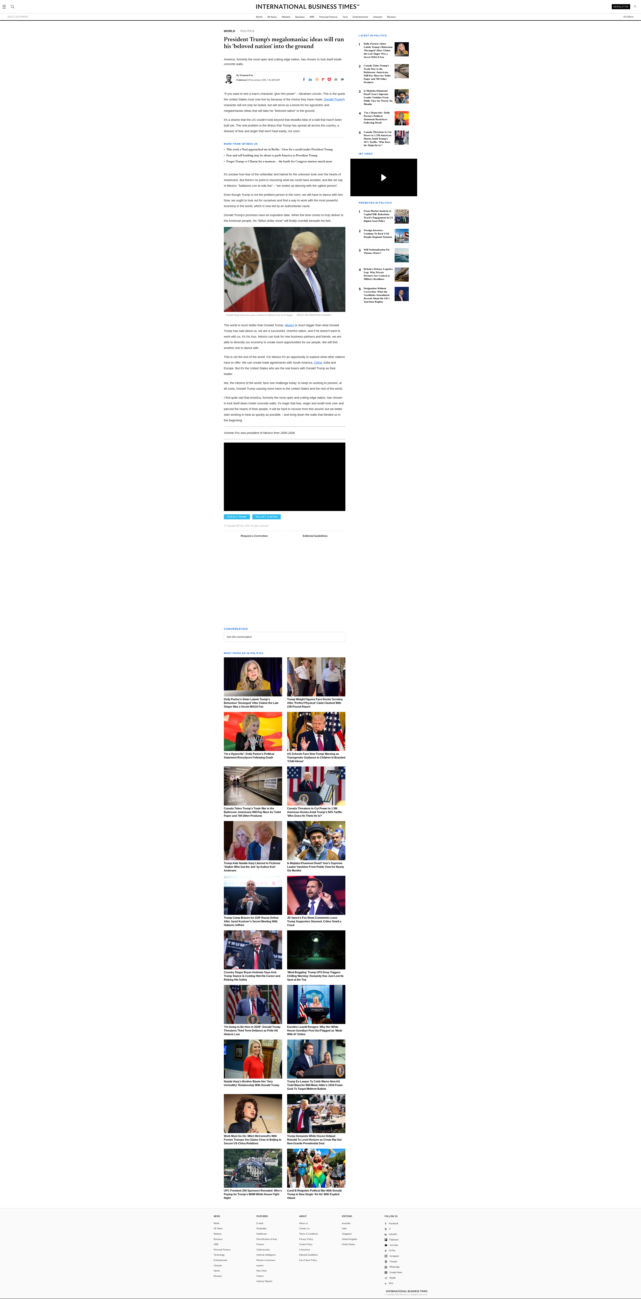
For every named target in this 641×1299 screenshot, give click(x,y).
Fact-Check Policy (308, 1260)
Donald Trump (333, 99)
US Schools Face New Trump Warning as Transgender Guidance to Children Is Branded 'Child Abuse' (316, 757)
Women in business (265, 1260)
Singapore (347, 1234)
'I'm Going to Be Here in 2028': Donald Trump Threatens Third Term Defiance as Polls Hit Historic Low (252, 1030)
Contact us (304, 1228)
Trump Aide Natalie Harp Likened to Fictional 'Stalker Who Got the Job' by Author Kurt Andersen (252, 867)
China (318, 362)
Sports (217, 1270)
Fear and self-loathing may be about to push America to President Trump (271, 155)
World (259, 16)
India (344, 1228)
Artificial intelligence (266, 1255)
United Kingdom (349, 1239)
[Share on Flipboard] (323, 79)
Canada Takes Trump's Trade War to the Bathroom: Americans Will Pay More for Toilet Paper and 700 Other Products (252, 812)
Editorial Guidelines (315, 536)
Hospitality (261, 1228)
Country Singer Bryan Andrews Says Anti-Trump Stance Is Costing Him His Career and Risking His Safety (252, 976)
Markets (286, 16)
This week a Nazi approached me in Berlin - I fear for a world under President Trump (279, 149)
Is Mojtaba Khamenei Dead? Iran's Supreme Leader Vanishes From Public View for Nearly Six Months (315, 867)
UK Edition (628, 17)
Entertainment (360, 16)
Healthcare (261, 1234)
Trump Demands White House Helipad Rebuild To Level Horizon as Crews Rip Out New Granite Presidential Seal (314, 1140)
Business (300, 16)
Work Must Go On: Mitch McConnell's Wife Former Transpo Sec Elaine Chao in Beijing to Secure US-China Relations (252, 1140)
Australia (346, 1223)
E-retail (259, 1223)
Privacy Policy (306, 1239)
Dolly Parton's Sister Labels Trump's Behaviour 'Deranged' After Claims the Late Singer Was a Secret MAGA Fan (251, 703)
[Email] (336, 79)
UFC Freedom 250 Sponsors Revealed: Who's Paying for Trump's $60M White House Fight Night (253, 1194)
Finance (260, 1244)
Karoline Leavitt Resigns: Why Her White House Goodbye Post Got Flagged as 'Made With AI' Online (314, 1030)
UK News (272, 16)
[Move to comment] (342, 79)
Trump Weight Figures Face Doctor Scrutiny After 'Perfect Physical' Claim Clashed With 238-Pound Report (315, 703)
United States (348, 1244)
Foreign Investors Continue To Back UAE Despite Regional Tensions (378, 233)
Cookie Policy (305, 1244)
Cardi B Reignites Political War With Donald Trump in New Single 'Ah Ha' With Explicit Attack (314, 1194)
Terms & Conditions (308, 1234)
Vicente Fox (246, 75)
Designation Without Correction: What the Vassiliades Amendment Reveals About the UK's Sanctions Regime (377, 295)
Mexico (289, 325)
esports (260, 1265)
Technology (219, 1255)
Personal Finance (328, 16)
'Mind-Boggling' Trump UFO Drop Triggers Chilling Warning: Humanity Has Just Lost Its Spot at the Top (315, 976)
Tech (345, 16)
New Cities (261, 1270)
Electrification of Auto (266, 1239)
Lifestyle (377, 16)
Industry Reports (264, 1281)
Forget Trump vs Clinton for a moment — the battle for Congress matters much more (279, 161)
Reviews (391, 16)
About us (303, 1223)
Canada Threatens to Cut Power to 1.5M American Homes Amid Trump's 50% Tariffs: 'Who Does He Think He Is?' (315, 812)
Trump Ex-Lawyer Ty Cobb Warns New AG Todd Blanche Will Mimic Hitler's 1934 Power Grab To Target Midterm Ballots (315, 1085)
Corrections (304, 1249)
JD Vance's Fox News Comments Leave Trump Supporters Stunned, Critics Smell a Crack (314, 921)
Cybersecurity (263, 1249)
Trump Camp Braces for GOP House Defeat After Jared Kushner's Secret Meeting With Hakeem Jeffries (251, 921)
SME (312, 16)
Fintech (260, 1276)
